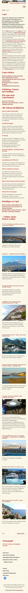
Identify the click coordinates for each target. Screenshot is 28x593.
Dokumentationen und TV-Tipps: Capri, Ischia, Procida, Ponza (14, 335)
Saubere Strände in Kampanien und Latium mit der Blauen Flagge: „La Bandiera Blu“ (14, 365)
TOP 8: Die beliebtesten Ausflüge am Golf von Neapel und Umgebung (13, 224)
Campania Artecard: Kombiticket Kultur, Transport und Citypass (12, 396)
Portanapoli (8, 540)
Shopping (4, 84)
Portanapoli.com (19, 590)
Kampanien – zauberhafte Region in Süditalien (13, 253)
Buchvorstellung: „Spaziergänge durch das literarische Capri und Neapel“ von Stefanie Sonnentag (12, 206)
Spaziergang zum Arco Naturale (10, 82)
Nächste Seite (21, 533)
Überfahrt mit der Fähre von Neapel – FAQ (13, 466)
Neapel (19, 31)
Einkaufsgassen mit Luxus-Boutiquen (15, 41)
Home (3, 10)
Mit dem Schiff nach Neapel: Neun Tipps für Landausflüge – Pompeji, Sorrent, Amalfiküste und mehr (13, 437)
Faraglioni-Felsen (6, 50)
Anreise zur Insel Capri (8, 101)
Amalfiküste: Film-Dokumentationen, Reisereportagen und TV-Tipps (11, 302)
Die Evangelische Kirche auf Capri (11, 85)
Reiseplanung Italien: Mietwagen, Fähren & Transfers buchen (13, 286)
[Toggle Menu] (24, 6)
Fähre (7, 31)
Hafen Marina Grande (19, 32)
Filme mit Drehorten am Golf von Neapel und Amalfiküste (12, 501)
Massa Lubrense (9, 69)
